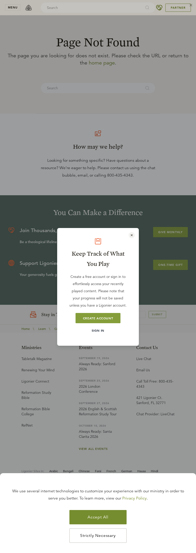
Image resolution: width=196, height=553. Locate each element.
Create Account (98, 318)
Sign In (98, 330)
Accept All (98, 517)
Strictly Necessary (98, 535)
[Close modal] (132, 235)
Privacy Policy (134, 498)
